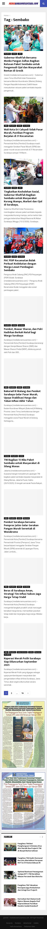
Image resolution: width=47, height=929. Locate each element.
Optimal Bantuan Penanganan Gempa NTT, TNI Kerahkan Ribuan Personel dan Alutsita (30, 874)
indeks (14, 54)
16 (22, 693)
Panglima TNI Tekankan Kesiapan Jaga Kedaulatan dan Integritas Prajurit (29, 887)
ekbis (6, 125)
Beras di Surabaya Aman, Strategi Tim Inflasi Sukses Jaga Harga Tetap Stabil (22, 593)
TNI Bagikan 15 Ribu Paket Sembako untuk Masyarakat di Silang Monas (22, 463)
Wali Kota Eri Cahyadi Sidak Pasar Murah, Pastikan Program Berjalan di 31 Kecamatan (23, 132)
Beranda (9, 923)
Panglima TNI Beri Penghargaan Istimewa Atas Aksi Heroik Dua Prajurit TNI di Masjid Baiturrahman (30, 847)
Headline (7, 54)
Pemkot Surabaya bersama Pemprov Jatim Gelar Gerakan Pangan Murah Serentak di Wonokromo (21, 527)
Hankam (7, 456)
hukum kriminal (22, 652)
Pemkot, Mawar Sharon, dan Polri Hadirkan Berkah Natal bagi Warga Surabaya (23, 332)
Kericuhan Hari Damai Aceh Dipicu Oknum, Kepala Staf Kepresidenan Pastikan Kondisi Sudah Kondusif (29, 902)
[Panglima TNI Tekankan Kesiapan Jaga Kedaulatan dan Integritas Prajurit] (10, 889)
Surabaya (26, 125)
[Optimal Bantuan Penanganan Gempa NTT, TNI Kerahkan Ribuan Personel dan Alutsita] (10, 875)
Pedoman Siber (29, 926)
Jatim (20, 54)
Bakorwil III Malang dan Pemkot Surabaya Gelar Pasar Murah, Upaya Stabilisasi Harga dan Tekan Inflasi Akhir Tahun (22, 396)
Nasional (26, 518)
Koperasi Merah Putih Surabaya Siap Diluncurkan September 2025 (22, 661)
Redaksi (18, 923)
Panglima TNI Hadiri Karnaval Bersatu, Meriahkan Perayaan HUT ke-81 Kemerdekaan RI (30, 860)
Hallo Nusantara (16, 926)
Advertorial (27, 923)
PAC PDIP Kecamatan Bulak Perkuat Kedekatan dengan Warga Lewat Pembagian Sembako (20, 265)
